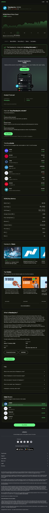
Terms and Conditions (18, 493)
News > (27, 41)
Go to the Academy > (25, 305)
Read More (7, 301)
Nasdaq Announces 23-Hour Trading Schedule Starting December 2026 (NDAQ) (30, 262)
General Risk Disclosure (5, 498)
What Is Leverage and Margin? (30, 290)
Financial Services (11, 352)
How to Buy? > (21, 41)
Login (43, 1)
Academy (30, 136)
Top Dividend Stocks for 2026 (11, 290)
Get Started (9, 359)
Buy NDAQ (24, 69)
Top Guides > (33, 41)
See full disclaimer (25, 493)
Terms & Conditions (12, 498)
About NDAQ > (13, 41)
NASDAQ (23, 352)
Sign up (4, 35)
